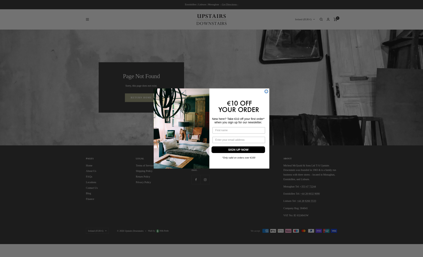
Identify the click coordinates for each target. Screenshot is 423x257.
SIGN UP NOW (238, 149)
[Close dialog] (266, 91)
